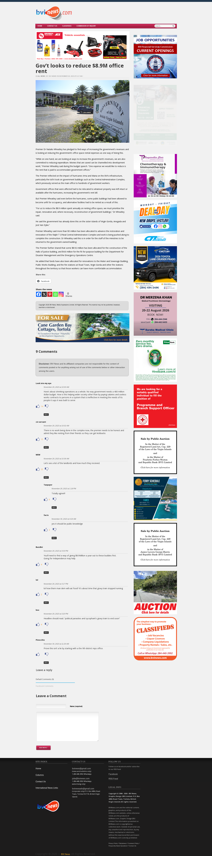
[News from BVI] (53, 20)
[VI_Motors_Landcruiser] (155, 289)
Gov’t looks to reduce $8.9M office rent (80, 68)
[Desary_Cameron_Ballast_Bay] (155, 613)
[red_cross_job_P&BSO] (155, 427)
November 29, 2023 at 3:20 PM (56, 614)
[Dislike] (46, 406)
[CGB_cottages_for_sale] (82, 342)
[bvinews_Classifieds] (155, 660)
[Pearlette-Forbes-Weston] (155, 473)
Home (39, 26)
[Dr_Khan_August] (155, 335)
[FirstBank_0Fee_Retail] (155, 381)
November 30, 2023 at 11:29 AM (56, 644)
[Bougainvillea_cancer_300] (155, 196)
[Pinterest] (49, 294)
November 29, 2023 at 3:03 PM (56, 551)
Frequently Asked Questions (118, 846)
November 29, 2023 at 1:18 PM (64, 489)
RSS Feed (113, 778)
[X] (44, 294)
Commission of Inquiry (86, 26)
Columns (40, 775)
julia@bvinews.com (81, 778)
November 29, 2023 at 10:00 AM (56, 387)
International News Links (47, 788)
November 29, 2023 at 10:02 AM (56, 426)
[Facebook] (38, 294)
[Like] (38, 406)
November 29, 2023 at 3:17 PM (56, 584)
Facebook (113, 774)
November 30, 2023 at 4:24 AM (64, 519)
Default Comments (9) (45, 679)
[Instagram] (61, 294)
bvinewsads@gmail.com (83, 788)
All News (41, 76)
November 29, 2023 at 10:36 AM (56, 459)
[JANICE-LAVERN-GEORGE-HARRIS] (155, 565)
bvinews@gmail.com (81, 768)
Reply (46, 414)
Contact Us (52, 26)
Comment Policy (133, 843)
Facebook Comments (44, 686)
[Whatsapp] (55, 294)
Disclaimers (122, 843)
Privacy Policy (113, 843)
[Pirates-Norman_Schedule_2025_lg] (155, 519)
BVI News (65, 854)
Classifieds (66, 26)
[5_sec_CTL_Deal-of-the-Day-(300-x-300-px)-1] (155, 243)
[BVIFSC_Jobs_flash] (155, 77)
